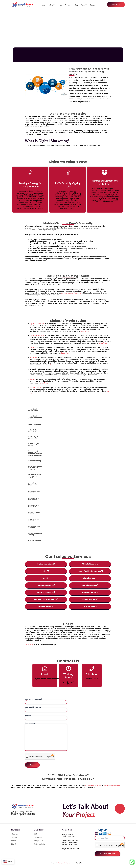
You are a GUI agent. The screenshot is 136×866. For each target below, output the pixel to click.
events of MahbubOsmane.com (71, 293)
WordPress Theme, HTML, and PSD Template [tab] (35, 467)
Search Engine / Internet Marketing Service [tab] (35, 417)
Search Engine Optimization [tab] (33, 409)
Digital (32, 379)
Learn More (103, 343)
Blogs (76, 5)
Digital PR (33, 347)
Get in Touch (29, 645)
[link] (93, 785)
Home (43, 5)
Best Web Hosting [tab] (34, 461)
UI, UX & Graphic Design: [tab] (34, 444)
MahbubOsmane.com (65, 863)
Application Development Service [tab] (33, 484)
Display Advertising (36, 387)
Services (50, 5)
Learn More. (84, 331)
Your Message (30, 723)
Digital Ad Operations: (37, 324)
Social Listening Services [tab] (33, 520)
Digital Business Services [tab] (34, 492)
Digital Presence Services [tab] (34, 513)
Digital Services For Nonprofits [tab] (35, 506)
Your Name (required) (33, 699)
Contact (92, 5)
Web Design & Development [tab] (33, 437)
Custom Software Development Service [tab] (34, 476)
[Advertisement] (68, 27)
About (83, 5)
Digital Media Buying (37, 335)
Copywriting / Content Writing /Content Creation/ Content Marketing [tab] (35, 453)
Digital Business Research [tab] (34, 527)
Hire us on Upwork (63, 5)
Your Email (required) (33, 707)
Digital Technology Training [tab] (35, 534)
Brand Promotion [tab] (34, 424)
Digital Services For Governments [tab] (35, 499)
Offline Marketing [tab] (34, 540)
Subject (28, 715)
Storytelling (33, 357)
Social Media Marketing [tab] (32, 430)
